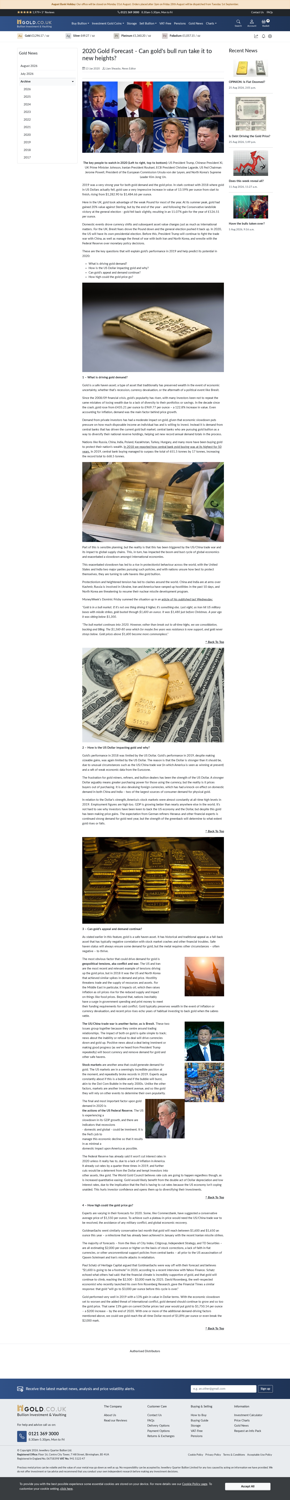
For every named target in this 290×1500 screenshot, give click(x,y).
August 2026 (29, 66)
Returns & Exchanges (161, 1436)
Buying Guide (199, 1420)
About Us (110, 1415)
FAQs (270, 12)
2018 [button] (27, 150)
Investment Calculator (248, 1415)
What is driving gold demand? (108, 263)
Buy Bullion (79, 23)
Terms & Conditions (234, 1455)
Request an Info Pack (247, 1431)
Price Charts (242, 1420)
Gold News (196, 23)
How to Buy (199, 1415)
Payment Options (158, 1431)
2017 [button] (27, 157)
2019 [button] (27, 142)
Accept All (247, 1486)
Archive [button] (26, 81)
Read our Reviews (115, 1420)
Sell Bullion (146, 23)
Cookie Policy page (194, 1484)
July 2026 (27, 73)
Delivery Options (158, 1425)
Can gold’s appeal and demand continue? (115, 272)
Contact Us (257, 12)
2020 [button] (27, 134)
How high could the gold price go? (111, 277)
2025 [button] (27, 96)
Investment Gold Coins (107, 23)
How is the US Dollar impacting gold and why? (119, 268)
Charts (210, 23)
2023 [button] (27, 112)
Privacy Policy (213, 1455)
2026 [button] (27, 89)
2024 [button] (27, 104)
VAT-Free (165, 23)
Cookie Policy (195, 1455)
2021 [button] (27, 127)
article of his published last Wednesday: (187, 599)
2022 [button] (27, 119)
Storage (132, 23)
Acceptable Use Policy (259, 1455)
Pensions (180, 23)
